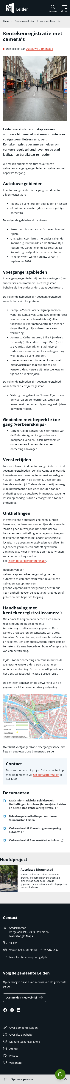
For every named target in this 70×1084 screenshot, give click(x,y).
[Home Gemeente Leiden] (18, 8)
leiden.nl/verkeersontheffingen (27, 560)
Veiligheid (15, 1062)
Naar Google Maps (21, 936)
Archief (13, 1048)
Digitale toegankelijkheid (24, 1041)
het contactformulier (46, 774)
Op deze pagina (21, 1079)
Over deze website (20, 1034)
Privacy (13, 1055)
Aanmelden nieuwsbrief (21, 997)
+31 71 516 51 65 (48, 950)
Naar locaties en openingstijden (29, 957)
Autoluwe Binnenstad (39, 48)
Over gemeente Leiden (23, 1027)
